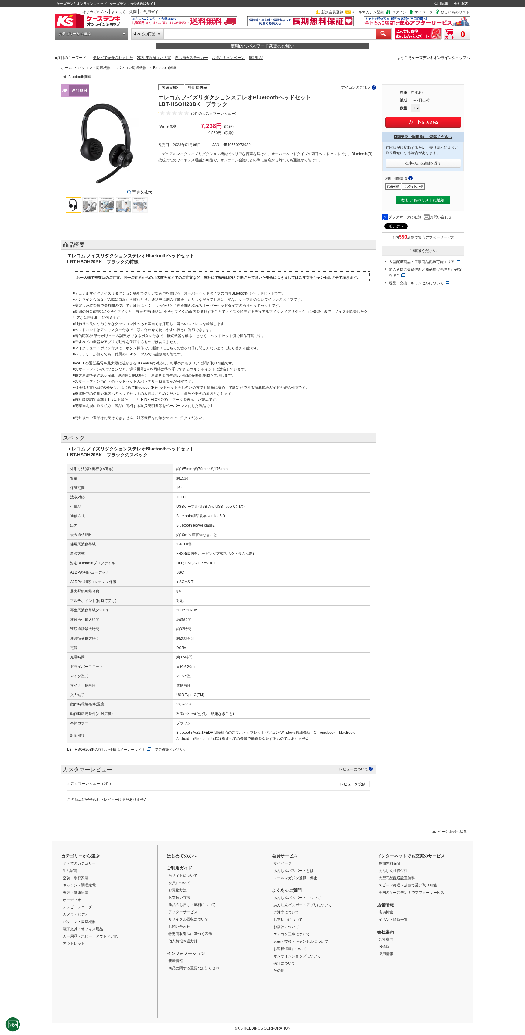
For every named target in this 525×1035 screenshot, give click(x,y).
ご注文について (286, 912)
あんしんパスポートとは (293, 871)
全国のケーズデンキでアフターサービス (411, 892)
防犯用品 (256, 58)
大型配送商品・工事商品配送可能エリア (422, 262)
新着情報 (175, 961)
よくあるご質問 (124, 12)
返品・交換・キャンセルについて (416, 283)
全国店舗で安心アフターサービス (423, 237)
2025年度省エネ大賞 (154, 58)
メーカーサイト (133, 749)
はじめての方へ (95, 12)
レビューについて (353, 769)
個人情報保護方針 (182, 941)
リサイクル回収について (188, 919)
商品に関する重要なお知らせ (192, 968)
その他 (278, 970)
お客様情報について (289, 949)
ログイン (399, 12)
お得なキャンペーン (228, 58)
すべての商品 (144, 34)
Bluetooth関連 (164, 68)
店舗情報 (385, 904)
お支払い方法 (179, 897)
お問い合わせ (441, 217)
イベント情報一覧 (393, 919)
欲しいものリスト (455, 12)
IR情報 (384, 946)
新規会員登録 (332, 12)
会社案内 (461, 4)
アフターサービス (182, 912)
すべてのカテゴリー (79, 863)
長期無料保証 (389, 863)
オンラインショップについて (297, 956)
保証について (284, 963)
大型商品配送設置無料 (397, 878)
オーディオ (72, 900)
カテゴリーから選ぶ (74, 34)
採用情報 (441, 4)
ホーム (66, 68)
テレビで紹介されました (113, 58)
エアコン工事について (291, 934)
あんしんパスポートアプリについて (302, 905)
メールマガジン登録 (367, 12)
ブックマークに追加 (404, 217)
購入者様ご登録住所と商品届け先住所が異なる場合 (425, 272)
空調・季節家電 (75, 878)
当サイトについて (182, 875)
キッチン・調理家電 (79, 885)
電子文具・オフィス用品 (83, 929)
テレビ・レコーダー (79, 907)
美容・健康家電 (75, 892)
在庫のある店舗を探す (423, 163)
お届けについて (286, 927)
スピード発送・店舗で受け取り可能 (408, 885)
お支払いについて (288, 919)
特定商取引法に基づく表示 (190, 934)
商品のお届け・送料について (192, 905)
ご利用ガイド (151, 12)
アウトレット (74, 943)
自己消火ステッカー (191, 58)
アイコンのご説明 (355, 87)
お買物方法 (177, 890)
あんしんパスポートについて (297, 898)
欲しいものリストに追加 (423, 200)
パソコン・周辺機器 (94, 68)
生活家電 (70, 871)
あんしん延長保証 (393, 871)
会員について (179, 883)
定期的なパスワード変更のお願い (262, 45)
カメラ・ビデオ (75, 914)
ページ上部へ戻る (452, 831)
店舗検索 (386, 912)
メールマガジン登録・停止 (295, 878)
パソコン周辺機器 (131, 68)
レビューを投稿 (352, 784)
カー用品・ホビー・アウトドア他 (90, 936)
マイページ (423, 12)
